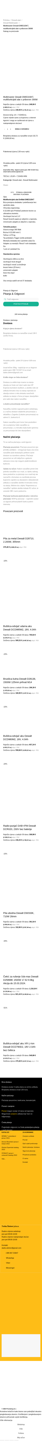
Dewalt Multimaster (10, 23)
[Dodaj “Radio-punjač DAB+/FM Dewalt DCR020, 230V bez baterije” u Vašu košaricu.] (6, 844)
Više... (4, 1159)
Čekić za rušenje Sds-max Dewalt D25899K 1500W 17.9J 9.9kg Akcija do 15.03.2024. (20, 980)
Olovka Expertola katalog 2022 (10, 1148)
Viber (8, 1263)
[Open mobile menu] (2, 11)
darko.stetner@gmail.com (11, 1248)
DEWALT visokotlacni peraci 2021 (9, 1137)
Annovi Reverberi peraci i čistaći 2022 (10, 1143)
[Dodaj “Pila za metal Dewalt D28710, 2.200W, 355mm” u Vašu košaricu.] (6, 551)
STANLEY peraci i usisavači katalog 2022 (9, 1154)
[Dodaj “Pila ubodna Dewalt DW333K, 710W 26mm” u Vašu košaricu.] (6, 931)
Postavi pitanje (21, 304)
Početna (6, 20)
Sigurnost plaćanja (29, 1151)
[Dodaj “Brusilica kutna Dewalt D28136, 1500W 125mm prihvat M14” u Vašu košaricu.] (6, 697)
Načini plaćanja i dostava (31, 1147)
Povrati (25, 1140)
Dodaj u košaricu (22, 129)
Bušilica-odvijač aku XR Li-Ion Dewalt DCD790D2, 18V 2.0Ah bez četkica (19, 1047)
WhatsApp (10, 1258)
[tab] (12, 192)
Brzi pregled (6, 556)
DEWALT (9, 12)
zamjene (13, 1114)
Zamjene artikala (28, 1136)
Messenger (10, 1268)
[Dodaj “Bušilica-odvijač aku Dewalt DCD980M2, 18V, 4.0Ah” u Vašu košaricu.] (6, 754)
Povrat (4, 1111)
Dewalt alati (16, 20)
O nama (25, 1158)
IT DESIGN (20, 1409)
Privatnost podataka (29, 1155)
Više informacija (6, 1420)
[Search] (40, 11)
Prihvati (17, 1420)
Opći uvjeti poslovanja (30, 1143)
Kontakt (25, 1162)
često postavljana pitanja (29, 1127)
